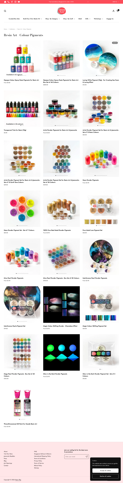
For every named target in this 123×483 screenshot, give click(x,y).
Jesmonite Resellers (9, 456)
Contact (6, 466)
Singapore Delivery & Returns (42, 454)
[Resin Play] (61, 10)
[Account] (113, 11)
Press (5, 459)
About (5, 452)
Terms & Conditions (39, 459)
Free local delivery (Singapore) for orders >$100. (61, 1)
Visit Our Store (8, 454)
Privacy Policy (38, 461)
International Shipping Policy (42, 456)
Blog (5, 461)
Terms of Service (39, 463)
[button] (5, 11)
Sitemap (36, 468)
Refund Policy (38, 466)
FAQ (35, 452)
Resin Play (18, 480)
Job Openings (8, 463)
